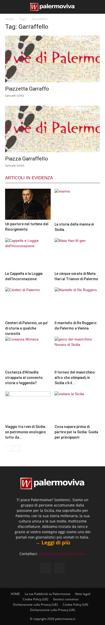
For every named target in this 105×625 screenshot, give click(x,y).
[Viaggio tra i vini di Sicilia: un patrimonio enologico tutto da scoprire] (28, 407)
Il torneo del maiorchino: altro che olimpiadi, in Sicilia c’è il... (75, 377)
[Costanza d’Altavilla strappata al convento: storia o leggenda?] (28, 352)
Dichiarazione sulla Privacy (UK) (52, 610)
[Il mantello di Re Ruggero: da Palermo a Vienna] (77, 303)
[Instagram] (59, 568)
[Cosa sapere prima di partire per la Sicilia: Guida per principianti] (77, 407)
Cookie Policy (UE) (35, 599)
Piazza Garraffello (26, 159)
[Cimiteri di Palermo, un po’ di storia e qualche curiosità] (28, 303)
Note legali (82, 594)
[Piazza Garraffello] (52, 129)
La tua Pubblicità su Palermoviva (47, 594)
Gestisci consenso (65, 599)
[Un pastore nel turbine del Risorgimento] (28, 204)
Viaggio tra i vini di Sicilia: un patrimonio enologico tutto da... (25, 432)
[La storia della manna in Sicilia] (77, 204)
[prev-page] (8, 448)
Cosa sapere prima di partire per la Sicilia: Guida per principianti (76, 432)
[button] (8, 7)
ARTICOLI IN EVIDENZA (29, 177)
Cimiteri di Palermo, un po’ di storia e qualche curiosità (26, 328)
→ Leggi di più (52, 542)
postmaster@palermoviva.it (62, 553)
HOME (15, 594)
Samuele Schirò (14, 95)
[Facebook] (46, 568)
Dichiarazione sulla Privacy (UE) (35, 604)
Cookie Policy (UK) (75, 604)
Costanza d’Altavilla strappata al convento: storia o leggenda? (24, 377)
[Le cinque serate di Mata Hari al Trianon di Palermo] (77, 253)
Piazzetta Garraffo (27, 89)
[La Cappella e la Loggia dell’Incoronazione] (28, 253)
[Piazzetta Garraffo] (52, 59)
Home (9, 19)
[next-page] (16, 448)
